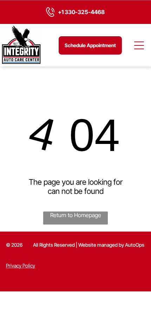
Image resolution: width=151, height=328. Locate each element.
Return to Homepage (75, 215)
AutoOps (134, 245)
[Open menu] (139, 45)
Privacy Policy (20, 266)
